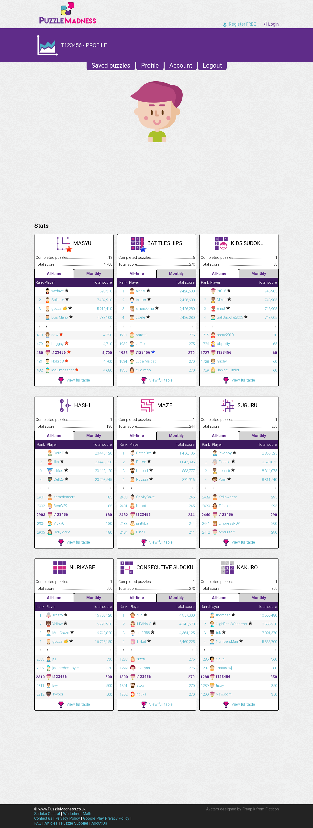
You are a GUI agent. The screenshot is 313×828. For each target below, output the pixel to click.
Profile (150, 65)
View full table (78, 380)
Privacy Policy (68, 818)
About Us (99, 823)
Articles (51, 823)
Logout (212, 65)
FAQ (37, 823)
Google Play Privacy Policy (106, 818)
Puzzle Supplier (74, 823)
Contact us (43, 818)
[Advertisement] (156, 181)
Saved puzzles (110, 65)
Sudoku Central (47, 813)
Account (180, 65)
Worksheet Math (77, 813)
